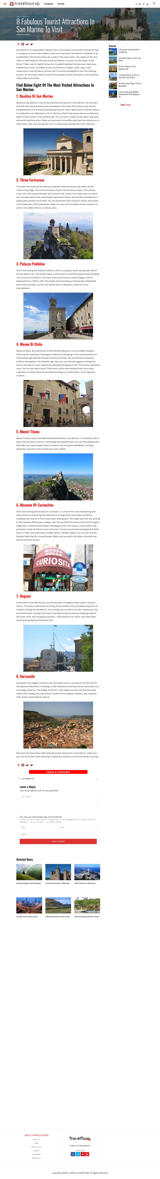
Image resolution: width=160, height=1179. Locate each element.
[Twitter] (32, 44)
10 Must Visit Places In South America (85, 883)
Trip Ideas (61, 4)
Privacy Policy (36, 1147)
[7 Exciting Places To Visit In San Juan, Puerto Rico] (114, 77)
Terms (36, 1143)
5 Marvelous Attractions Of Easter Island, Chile (58, 916)
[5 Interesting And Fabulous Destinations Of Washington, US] (114, 94)
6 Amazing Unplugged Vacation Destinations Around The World (29, 883)
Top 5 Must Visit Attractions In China (26, 916)
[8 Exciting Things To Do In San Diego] (114, 60)
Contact (36, 1151)
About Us (36, 1139)
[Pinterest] (18, 44)
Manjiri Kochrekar (24, 34)
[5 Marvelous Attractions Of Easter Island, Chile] (58, 905)
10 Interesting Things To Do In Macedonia (130, 84)
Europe (18, 16)
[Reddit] (27, 44)
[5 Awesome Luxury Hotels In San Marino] (114, 52)
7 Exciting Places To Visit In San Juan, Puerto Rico (129, 76)
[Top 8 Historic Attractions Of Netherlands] (58, 872)
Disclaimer (36, 1154)
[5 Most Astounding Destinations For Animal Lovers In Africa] (87, 905)
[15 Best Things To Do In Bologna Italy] (114, 68)
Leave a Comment (58, 772)
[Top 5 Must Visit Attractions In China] (29, 905)
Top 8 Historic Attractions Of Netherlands (57, 883)
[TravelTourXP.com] (24, 4)
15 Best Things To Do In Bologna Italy (127, 67)
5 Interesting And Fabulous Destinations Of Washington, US (129, 94)
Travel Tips (25, 16)
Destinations (48, 4)
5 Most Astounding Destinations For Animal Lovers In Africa (87, 916)
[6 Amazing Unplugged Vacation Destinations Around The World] (29, 872)
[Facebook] (23, 44)
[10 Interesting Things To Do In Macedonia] (114, 85)
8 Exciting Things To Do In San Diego (130, 59)
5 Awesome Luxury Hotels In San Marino (129, 50)
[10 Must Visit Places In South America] (87, 872)
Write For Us (36, 1158)
